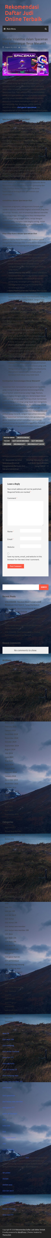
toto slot (9, 1017)
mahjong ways (11, 869)
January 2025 (10, 730)
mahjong (9, 861)
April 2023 (9, 810)
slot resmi (9, 983)
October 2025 (10, 696)
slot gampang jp (12, 960)
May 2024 (9, 761)
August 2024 (10, 749)
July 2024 (9, 753)
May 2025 (9, 715)
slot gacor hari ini (12, 957)
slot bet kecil (10, 915)
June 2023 (9, 802)
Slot (6, 903)
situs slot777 (7, 1214)
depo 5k (8, 846)
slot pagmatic (8, 1063)
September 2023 (12, 791)
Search (5, 583)
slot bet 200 (10, 911)
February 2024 (11, 772)
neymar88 (9, 877)
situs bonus (9, 896)
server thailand (8, 1208)
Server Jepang (11, 892)
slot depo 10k (10, 938)
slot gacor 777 (8, 1107)
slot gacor (9, 953)
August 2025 (10, 703)
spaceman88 (10, 1014)
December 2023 (11, 780)
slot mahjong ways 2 (13, 972)
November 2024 (11, 738)
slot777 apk (10, 998)
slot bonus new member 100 (17, 930)
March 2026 (9, 681)
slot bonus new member (15, 926)
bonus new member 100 (15, 835)
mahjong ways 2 (11, 873)
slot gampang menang (14, 964)
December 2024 (11, 734)
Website (10, 547)
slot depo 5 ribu (9, 1202)
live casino (9, 858)
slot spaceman (37, 441)
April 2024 (9, 764)
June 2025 (9, 711)
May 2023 (9, 806)
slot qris (8, 976)
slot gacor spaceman (26, 107)
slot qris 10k (10, 979)
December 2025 (11, 688)
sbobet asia (7, 1184)
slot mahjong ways (13, 968)
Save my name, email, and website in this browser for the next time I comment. (24, 558)
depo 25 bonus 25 (12, 842)
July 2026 (9, 665)
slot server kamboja (13, 987)
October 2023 (10, 787)
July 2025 (9, 707)
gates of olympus (9, 1113)
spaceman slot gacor (36, 444)
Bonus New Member (13, 831)
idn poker (6, 1172)
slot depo (9, 934)
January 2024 (10, 776)
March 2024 (9, 768)
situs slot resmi (9, 1137)
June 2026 (9, 669)
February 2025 (11, 726)
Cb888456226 (26, 47)
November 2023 (11, 783)
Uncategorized (23, 438)
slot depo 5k (10, 945)
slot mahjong (8, 1045)
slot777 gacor (10, 1002)
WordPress (22, 1232)
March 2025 (9, 722)
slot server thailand (10, 1051)
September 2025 (12, 700)
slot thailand (10, 991)
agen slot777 (10, 827)
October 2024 (10, 741)
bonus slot (9, 839)
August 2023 (10, 795)
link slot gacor (8, 1196)
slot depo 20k (10, 941)
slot (4, 1119)
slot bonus (9, 918)
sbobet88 (9, 888)
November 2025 (11, 692)
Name (10, 531)
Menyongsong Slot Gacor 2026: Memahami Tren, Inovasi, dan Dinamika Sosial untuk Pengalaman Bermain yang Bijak (25, 618)
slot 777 (8, 907)
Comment (12, 498)
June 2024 (9, 757)
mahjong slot (10, 865)
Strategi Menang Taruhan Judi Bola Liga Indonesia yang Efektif (37, 463)
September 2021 (12, 814)
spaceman (7, 444)
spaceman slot (19, 444)
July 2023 (9, 799)
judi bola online (11, 854)
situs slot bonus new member (17, 899)
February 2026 (11, 684)
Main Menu (11, 29)
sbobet (8, 884)
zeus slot (9, 1025)
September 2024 (12, 745)
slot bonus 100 (11, 922)
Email (10, 539)
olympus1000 (10, 880)
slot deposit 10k (11, 949)
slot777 (8, 995)
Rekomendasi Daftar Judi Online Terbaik (23, 12)
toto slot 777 (8, 1057)
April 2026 (9, 677)
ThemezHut (6, 1235)
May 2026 (9, 673)
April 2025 (9, 719)
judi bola (8, 850)
